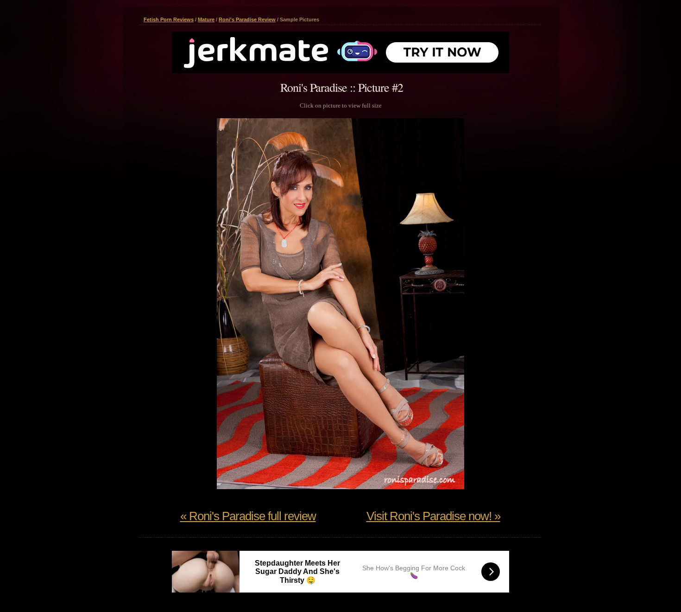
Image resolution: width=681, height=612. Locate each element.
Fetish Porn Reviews (169, 19)
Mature (206, 19)
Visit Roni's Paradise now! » (433, 516)
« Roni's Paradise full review (248, 516)
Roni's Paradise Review (247, 19)
